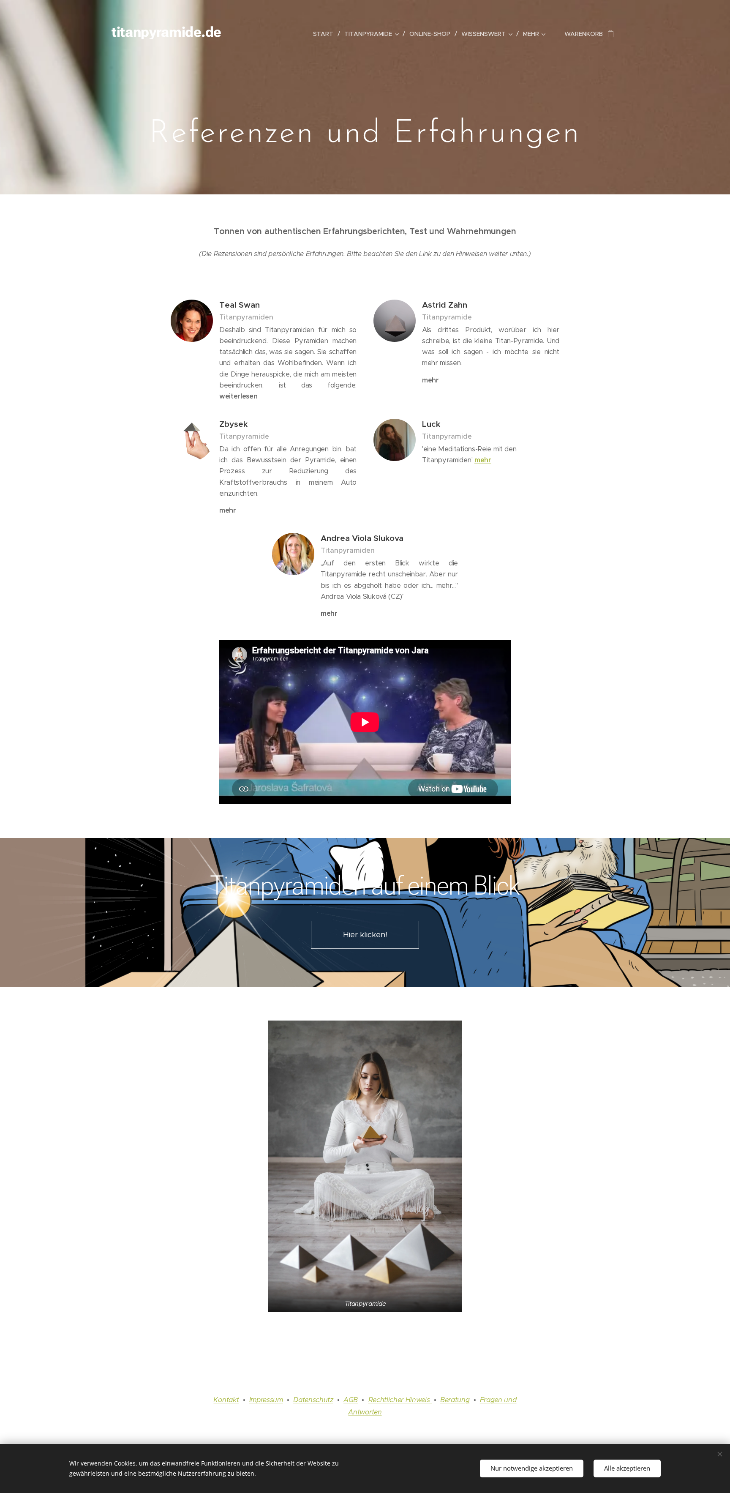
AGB (350, 1399)
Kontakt (226, 1399)
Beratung (454, 1399)
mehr (482, 460)
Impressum (266, 1399)
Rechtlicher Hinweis (400, 1399)
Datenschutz (313, 1399)
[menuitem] (325, 33)
